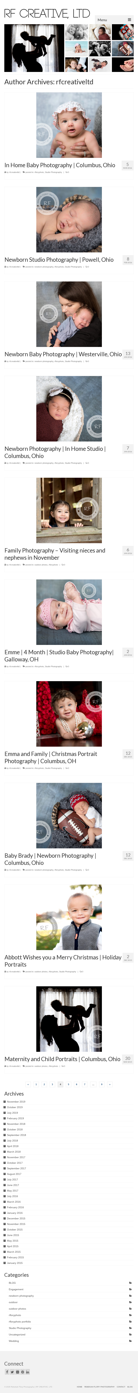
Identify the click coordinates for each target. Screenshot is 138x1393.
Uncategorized (17, 1334)
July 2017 (12, 1179)
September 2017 (16, 1168)
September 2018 (16, 1135)
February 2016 (15, 1207)
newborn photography (43, 267)
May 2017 (12, 1190)
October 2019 (15, 1107)
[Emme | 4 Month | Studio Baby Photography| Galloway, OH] (69, 612)
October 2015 (15, 1229)
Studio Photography (53, 172)
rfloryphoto (39, 172)
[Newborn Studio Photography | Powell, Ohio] (69, 219)
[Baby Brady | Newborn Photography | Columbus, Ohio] (69, 815)
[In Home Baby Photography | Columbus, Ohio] (69, 125)
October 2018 (15, 1129)
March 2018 (14, 1151)
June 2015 (13, 1235)
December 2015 (16, 1218)
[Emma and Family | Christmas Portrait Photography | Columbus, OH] (69, 713)
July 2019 (12, 1112)
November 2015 (16, 1224)
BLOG (12, 1282)
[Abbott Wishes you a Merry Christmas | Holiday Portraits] (69, 917)
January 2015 (15, 1263)
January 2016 (15, 1212)
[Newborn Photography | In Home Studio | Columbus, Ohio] (69, 408)
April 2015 (13, 1246)
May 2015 (12, 1240)
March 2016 (14, 1201)
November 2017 (16, 1157)
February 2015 (15, 1257)
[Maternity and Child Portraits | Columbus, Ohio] (69, 1019)
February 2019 (15, 1118)
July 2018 (12, 1140)
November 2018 (16, 1123)
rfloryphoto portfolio (20, 1321)
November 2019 (16, 1101)
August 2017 (14, 1174)
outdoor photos (41, 565)
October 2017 (15, 1162)
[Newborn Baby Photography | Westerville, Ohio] (69, 314)
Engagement (16, 1289)
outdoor (13, 1302)
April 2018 (13, 1146)
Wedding (14, 1341)
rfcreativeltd (14, 172)
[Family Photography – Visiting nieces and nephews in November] (69, 510)
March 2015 (14, 1251)
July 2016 (12, 1196)
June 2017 (13, 1185)
